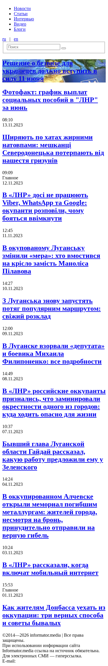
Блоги (20, 29)
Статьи (21, 13)
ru (4, 39)
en (16, 39)
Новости (22, 8)
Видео (20, 24)
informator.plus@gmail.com (42, 661)
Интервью (24, 18)
